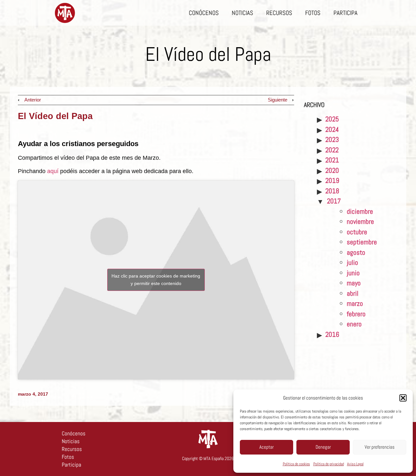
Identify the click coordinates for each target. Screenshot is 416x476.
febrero (356, 313)
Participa (345, 13)
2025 (332, 119)
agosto (356, 252)
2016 (332, 334)
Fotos (312, 13)
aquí (52, 171)
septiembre (362, 242)
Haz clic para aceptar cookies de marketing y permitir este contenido (155, 279)
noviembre (360, 221)
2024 (332, 129)
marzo (355, 303)
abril (352, 293)
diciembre (360, 211)
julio (352, 262)
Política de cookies (296, 464)
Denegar (323, 447)
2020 (332, 170)
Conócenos (204, 13)
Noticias (242, 13)
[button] (403, 398)
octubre (357, 231)
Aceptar (266, 447)
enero (354, 324)
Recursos (279, 13)
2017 (334, 201)
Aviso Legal (355, 464)
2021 (332, 160)
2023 (332, 139)
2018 (332, 190)
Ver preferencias (380, 447)
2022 (332, 149)
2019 (332, 180)
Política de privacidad (328, 464)
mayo (354, 283)
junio (353, 272)
